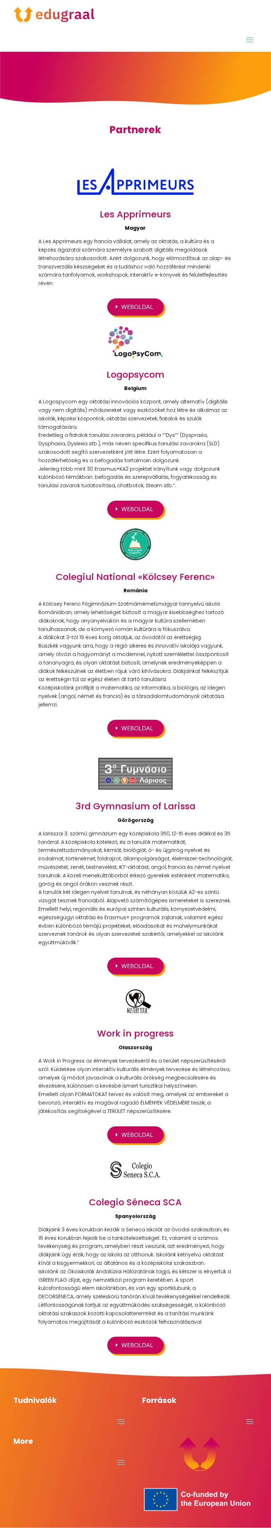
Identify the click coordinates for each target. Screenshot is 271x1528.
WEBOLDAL (137, 307)
